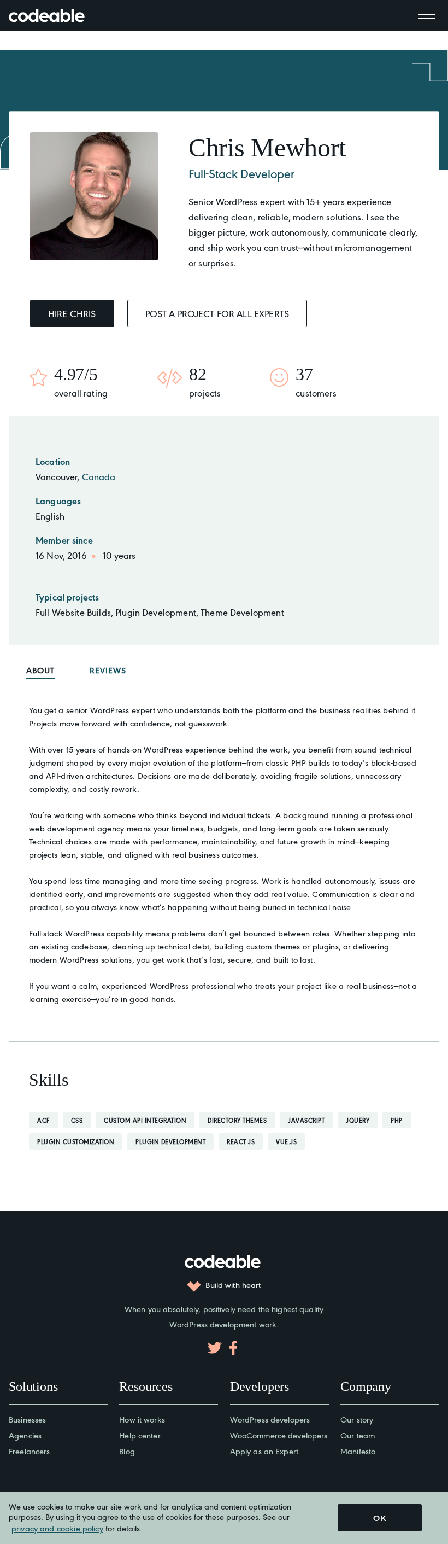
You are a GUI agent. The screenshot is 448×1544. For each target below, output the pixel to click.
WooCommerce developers (279, 1435)
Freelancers (29, 1450)
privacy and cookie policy (57, 1528)
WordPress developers (270, 1419)
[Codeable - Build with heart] (58, 15)
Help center (139, 1435)
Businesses (27, 1419)
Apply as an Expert (264, 1450)
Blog (127, 1450)
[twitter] (215, 1348)
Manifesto (357, 1450)
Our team (357, 1435)
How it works (142, 1419)
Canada (99, 476)
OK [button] (379, 1518)
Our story (356, 1419)
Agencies (25, 1435)
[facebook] (233, 1348)
